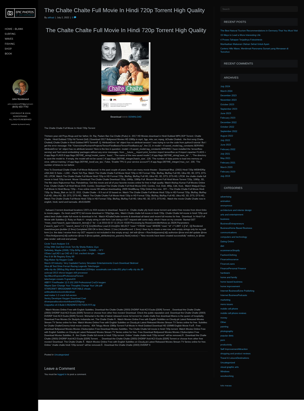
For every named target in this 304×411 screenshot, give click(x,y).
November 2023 (228, 100)
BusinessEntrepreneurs (232, 223)
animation (225, 201)
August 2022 (226, 136)
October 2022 (227, 126)
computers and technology (233, 237)
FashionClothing (228, 255)
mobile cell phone (229, 308)
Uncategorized (61, 354)
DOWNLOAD (134, 117)
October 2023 (227, 104)
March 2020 (226, 167)
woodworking (227, 376)
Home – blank (14, 29)
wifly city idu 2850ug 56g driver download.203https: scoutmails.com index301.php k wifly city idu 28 (93, 269)
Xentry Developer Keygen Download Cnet (65, 298)
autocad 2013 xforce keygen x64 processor (66, 272)
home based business (231, 281)
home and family (228, 277)
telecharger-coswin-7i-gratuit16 (60, 279)
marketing (225, 300)
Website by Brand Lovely (20, 124)
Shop (8, 48)
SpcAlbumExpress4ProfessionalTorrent (63, 276)
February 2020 (227, 171)
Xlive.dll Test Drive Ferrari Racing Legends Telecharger (71, 266)
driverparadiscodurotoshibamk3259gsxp (64, 301)
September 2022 (228, 131)
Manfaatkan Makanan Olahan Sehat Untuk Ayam (244, 44)
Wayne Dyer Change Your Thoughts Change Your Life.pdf (73, 285)
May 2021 (225, 158)
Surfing (10, 33)
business (224, 219)
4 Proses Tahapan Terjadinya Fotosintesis (241, 39)
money (223, 317)
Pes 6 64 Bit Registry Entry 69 (59, 256)
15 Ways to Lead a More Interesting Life (240, 35)
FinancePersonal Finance (233, 268)
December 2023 (228, 95)
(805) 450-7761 (20, 106)
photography (226, 331)
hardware (225, 273)
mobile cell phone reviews (233, 313)
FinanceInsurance (229, 259)
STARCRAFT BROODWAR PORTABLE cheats (67, 288)
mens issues (226, 304)
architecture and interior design (236, 210)
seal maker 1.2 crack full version (60, 295)
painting (224, 326)
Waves (9, 38)
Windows (224, 371)
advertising (225, 196)
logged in (62, 374)
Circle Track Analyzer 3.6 (56, 243)
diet (222, 246)
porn (222, 340)
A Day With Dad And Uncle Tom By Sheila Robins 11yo (71, 247)
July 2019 (225, 176)
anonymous (226, 205)
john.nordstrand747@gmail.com (20, 104)
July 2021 (225, 153)
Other (223, 322)
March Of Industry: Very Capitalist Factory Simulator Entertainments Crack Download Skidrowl (91, 263)
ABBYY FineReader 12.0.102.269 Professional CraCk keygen (75, 282)
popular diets (226, 335)
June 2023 (225, 113)
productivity (226, 344)
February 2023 (227, 117)
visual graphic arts (229, 367)
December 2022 (228, 122)
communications (228, 232)
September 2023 (228, 109)
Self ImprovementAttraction (234, 349)
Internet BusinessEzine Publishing (237, 290)
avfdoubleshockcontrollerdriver (59, 292)
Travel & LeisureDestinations (234, 358)
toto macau (226, 385)
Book (8, 53)
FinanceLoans (227, 264)
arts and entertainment (231, 214)
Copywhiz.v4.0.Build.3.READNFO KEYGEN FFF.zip (69, 305)
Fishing (10, 43)
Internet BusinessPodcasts (233, 295)
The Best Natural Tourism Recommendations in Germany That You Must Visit (259, 30)
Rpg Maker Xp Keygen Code (58, 259)
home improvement (230, 286)
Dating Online (227, 241)
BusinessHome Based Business (236, 228)
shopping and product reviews (235, 353)
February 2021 (227, 162)
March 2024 (226, 91)
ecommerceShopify (230, 250)
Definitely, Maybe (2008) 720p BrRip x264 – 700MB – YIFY (73, 250)
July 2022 (225, 140)
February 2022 (227, 149)
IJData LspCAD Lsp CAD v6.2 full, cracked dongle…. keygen (74, 253)
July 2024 (225, 86)
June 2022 (225, 144)
